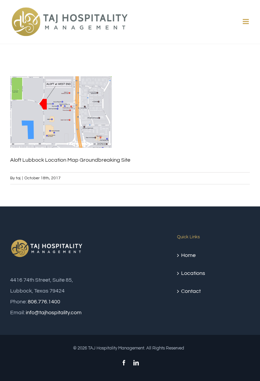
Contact (191, 291)
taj (18, 178)
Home (188, 255)
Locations (193, 273)
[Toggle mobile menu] (246, 21)
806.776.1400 (44, 301)
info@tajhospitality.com (54, 312)
